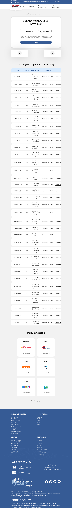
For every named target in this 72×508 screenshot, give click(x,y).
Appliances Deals (16, 426)
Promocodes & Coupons (43, 453)
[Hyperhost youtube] (59, 482)
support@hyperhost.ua (27, 494)
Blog (28, 1)
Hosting (25, 1)
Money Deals (14, 417)
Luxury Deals (14, 433)
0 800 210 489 (16, 2)
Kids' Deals (14, 428)
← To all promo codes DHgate (32, 14)
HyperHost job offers (42, 449)
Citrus (38, 421)
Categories (31, 6)
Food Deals (14, 422)
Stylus (38, 424)
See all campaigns (36, 401)
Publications (40, 442)
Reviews (39, 451)
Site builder (14, 447)
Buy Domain (14, 445)
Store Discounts (15, 421)
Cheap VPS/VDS (15, 442)
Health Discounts (16, 431)
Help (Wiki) (39, 445)
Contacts (39, 440)
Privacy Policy (40, 454)
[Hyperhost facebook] (46, 482)
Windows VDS (15, 444)
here (44, 507)
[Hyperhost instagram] (50, 482)
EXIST (38, 419)
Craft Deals (14, 430)
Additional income (43, 1)
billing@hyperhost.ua (53, 494)
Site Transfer (14, 449)
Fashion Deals (15, 424)
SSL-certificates (15, 453)
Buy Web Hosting (16, 440)
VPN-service (14, 451)
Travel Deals (14, 419)
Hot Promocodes (55, 6)
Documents (40, 447)
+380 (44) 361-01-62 (38, 492)
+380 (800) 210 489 (22, 492)
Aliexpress (39, 417)
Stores (22, 6)
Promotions (40, 444)
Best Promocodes (42, 6)
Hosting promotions (34, 1)
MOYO (38, 422)
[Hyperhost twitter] (54, 482)
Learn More (58, 77)
